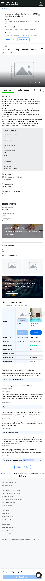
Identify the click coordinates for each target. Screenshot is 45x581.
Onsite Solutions (7, 485)
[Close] (39, 15)
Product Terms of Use (8, 527)
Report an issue (6, 474)
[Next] (43, 90)
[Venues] (41, 3)
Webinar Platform (7, 505)
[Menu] (2, 3)
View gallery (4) (35, 83)
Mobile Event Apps (7, 496)
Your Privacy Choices (8, 520)
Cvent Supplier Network (9, 482)
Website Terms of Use (8, 531)
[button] (29, 313)
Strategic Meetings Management (12, 499)
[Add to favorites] (42, 49)
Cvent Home (5, 510)
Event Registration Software (11, 493)
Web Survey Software (8, 502)
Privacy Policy (6, 524)
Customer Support (7, 516)
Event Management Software (11, 490)
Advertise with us (7, 534)
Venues (6, 8)
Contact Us (5, 513)
